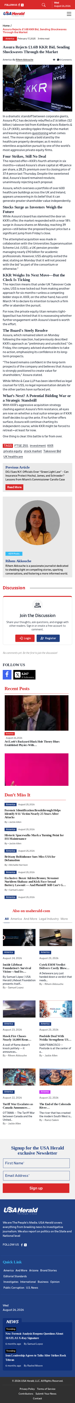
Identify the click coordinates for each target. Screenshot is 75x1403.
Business (43, 1282)
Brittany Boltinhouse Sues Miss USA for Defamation (30, 858)
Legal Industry (49, 919)
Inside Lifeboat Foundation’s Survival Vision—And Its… (17, 968)
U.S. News (32, 1287)
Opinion (55, 1282)
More (64, 919)
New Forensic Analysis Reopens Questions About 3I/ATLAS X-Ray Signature (34, 1336)
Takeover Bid (52, 451)
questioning (40, 133)
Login (25, 638)
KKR (50, 445)
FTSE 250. (21, 445)
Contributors (26, 1394)
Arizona (33, 1270)
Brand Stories (48, 1270)
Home (6, 25)
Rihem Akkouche (24, 60)
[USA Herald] (14, 14)
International (28, 1282)
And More (30, 919)
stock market (33, 451)
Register (48, 638)
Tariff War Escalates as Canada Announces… (18, 1105)
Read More (14, 487)
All (7, 919)
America (9, 39)
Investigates (10, 1282)
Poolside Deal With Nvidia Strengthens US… (55, 1037)
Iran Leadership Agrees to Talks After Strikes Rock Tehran (35, 1357)
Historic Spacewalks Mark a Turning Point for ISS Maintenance (34, 836)
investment (38, 445)
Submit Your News (45, 1394)
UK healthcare (13, 456)
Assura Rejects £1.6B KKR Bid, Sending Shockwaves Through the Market (35, 31)
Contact (37, 1398)
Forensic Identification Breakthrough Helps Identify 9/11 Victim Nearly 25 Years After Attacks (33, 814)
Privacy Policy (27, 1389)
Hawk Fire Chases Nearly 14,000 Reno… (17, 1037)
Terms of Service (46, 1389)
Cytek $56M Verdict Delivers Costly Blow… (54, 966)
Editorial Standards (15, 1276)
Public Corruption (13, 1287)
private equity (12, 451)
